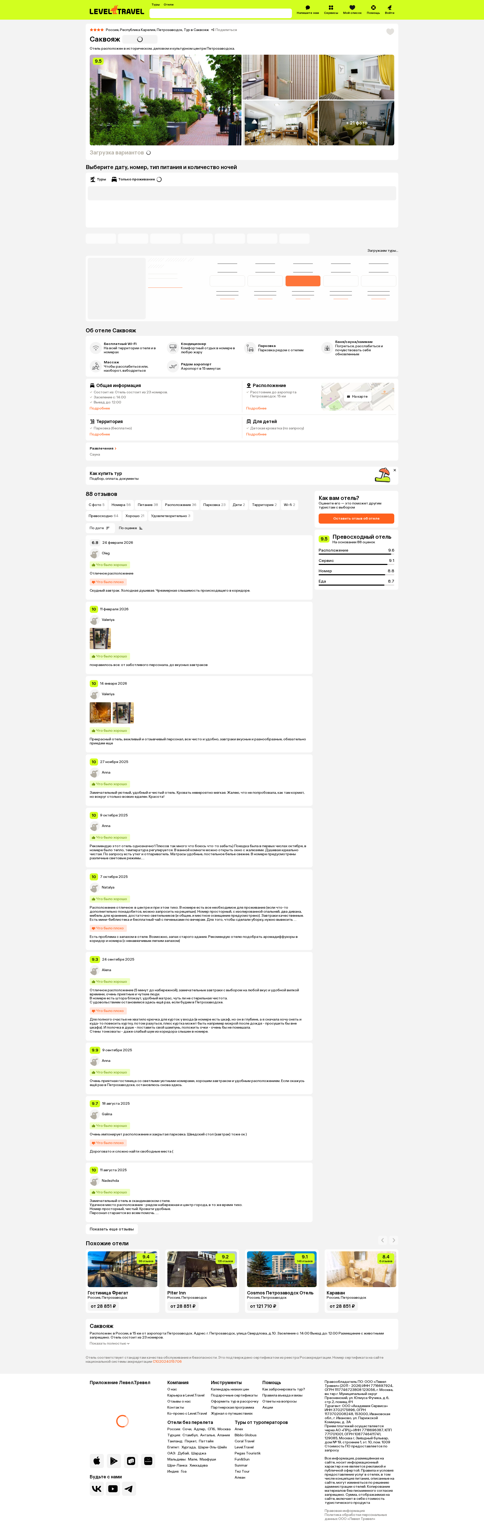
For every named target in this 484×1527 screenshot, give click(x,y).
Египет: (173, 1447)
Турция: (174, 1435)
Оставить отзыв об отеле (356, 518)
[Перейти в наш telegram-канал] (129, 1489)
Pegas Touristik (248, 1453)
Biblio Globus (246, 1435)
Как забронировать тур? (283, 1389)
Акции (267, 1407)
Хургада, (189, 1447)
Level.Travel (244, 1447)
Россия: (174, 1429)
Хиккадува (199, 1466)
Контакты (175, 1407)
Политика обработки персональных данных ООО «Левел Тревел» (356, 1517)
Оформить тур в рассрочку (234, 1401)
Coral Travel (244, 1441)
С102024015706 (167, 1361)
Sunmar (241, 1465)
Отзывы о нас (179, 1401)
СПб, (212, 1429)
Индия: (173, 1472)
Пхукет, (191, 1441)
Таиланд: (175, 1441)
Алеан (240, 1477)
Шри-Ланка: (178, 1466)
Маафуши (208, 1459)
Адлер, (200, 1429)
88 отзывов (101, 494)
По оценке (128, 528)
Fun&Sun (242, 1459)
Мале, (193, 1459)
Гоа (184, 1472)
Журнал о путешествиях (232, 1413)
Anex (239, 1429)
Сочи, (188, 1429)
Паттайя (206, 1441)
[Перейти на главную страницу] (117, 10)
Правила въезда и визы (282, 1395)
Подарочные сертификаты (234, 1395)
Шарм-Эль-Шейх (212, 1447)
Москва (224, 1429)
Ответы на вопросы (279, 1401)
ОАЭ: (172, 1453)
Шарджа (198, 1453)
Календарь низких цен (230, 1389)
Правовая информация (345, 1511)
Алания (223, 1435)
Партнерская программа (232, 1407)
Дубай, (184, 1453)
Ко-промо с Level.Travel (187, 1413)
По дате (97, 528)
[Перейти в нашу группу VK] (97, 1489)
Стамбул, (191, 1435)
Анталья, (208, 1435)
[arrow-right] (382, 1240)
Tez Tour (242, 1471)
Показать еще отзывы (112, 1229)
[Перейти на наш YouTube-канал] (113, 1489)
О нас (172, 1389)
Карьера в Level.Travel (185, 1395)
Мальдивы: (177, 1459)
